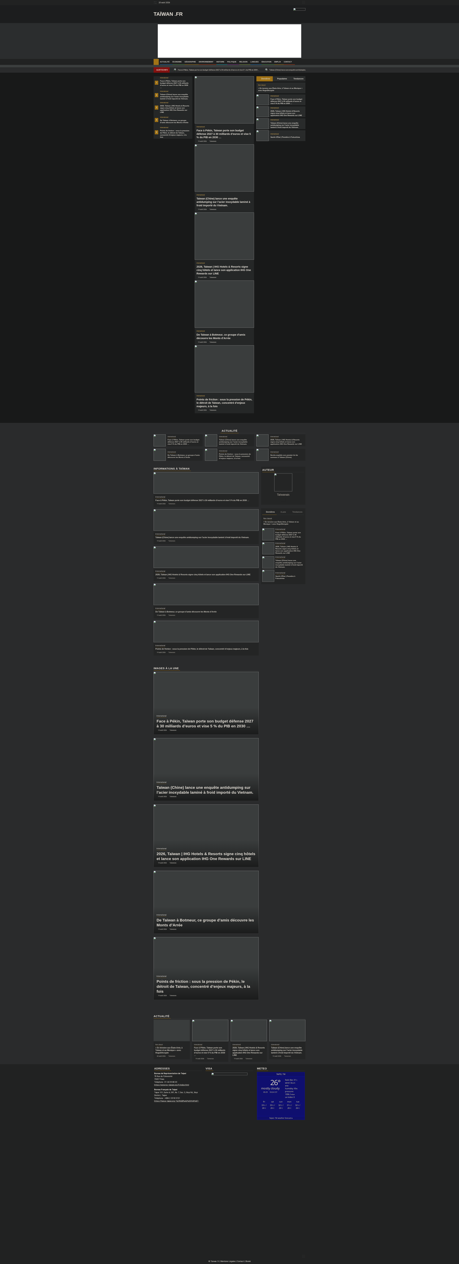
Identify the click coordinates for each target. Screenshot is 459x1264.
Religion (243, 62)
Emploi (277, 62)
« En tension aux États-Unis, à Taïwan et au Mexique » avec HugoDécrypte (169, 1050)
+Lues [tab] (283, 512)
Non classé (261, 85)
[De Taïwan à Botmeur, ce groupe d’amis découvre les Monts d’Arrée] (224, 304)
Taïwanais (212, 141)
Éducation (266, 62)
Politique (231, 62)
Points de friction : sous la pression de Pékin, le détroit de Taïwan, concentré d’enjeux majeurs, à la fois (224, 403)
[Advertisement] (229, 41)
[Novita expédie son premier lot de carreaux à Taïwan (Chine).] (262, 455)
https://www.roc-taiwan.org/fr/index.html (171, 1085)
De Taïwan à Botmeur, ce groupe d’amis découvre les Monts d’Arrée (186, 612)
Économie (177, 62)
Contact (288, 62)
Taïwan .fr (168, 14)
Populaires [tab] (282, 79)
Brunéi (248, 1261)
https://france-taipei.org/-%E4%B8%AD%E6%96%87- (176, 1101)
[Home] (156, 61)
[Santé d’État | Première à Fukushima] (262, 135)
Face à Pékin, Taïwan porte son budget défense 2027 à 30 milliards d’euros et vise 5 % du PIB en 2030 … (217, 70)
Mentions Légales (227, 1261)
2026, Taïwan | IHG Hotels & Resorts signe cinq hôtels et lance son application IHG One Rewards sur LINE (224, 270)
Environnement (206, 62)
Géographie (190, 62)
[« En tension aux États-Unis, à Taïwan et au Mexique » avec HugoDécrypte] (172, 1030)
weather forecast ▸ (281, 1118)
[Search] (303, 62)
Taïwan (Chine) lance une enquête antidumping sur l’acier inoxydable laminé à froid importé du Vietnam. (174, 96)
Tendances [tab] (298, 79)
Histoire (220, 62)
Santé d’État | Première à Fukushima (285, 137)
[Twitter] (283, 499)
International (164, 78)
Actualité (164, 62)
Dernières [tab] (265, 79)
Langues (254, 62)
